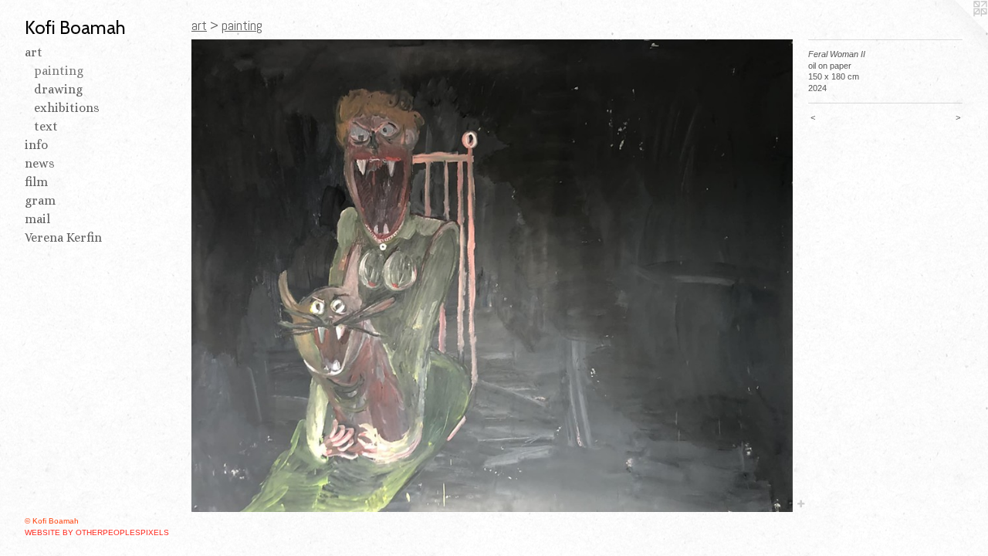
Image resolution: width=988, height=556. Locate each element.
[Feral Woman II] (492, 275)
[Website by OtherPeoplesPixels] (957, 31)
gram (40, 200)
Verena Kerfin (63, 237)
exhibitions (67, 107)
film (36, 182)
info (36, 144)
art (33, 52)
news (40, 163)
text (46, 126)
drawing (58, 89)
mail (37, 219)
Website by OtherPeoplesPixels (97, 532)
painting (58, 70)
